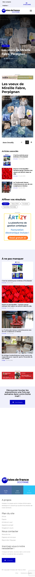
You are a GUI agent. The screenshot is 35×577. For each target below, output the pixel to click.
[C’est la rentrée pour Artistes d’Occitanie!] (7, 160)
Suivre (17, 486)
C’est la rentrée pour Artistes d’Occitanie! (20, 156)
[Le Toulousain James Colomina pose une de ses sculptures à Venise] (7, 187)
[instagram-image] (10, 421)
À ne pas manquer (12, 259)
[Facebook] (27, 142)
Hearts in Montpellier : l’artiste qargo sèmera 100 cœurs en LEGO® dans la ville (22, 171)
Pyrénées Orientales (9, 207)
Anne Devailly (9, 58)
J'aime (6, 486)
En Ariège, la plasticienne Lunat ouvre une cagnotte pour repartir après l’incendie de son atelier (17, 356)
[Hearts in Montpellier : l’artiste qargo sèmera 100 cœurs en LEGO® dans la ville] (7, 173)
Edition (5, 45)
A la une (15, 158)
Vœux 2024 (15, 204)
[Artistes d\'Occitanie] (11, 11)
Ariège (3, 360)
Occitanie (25, 204)
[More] (31, 142)
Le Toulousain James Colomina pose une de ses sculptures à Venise (22, 184)
